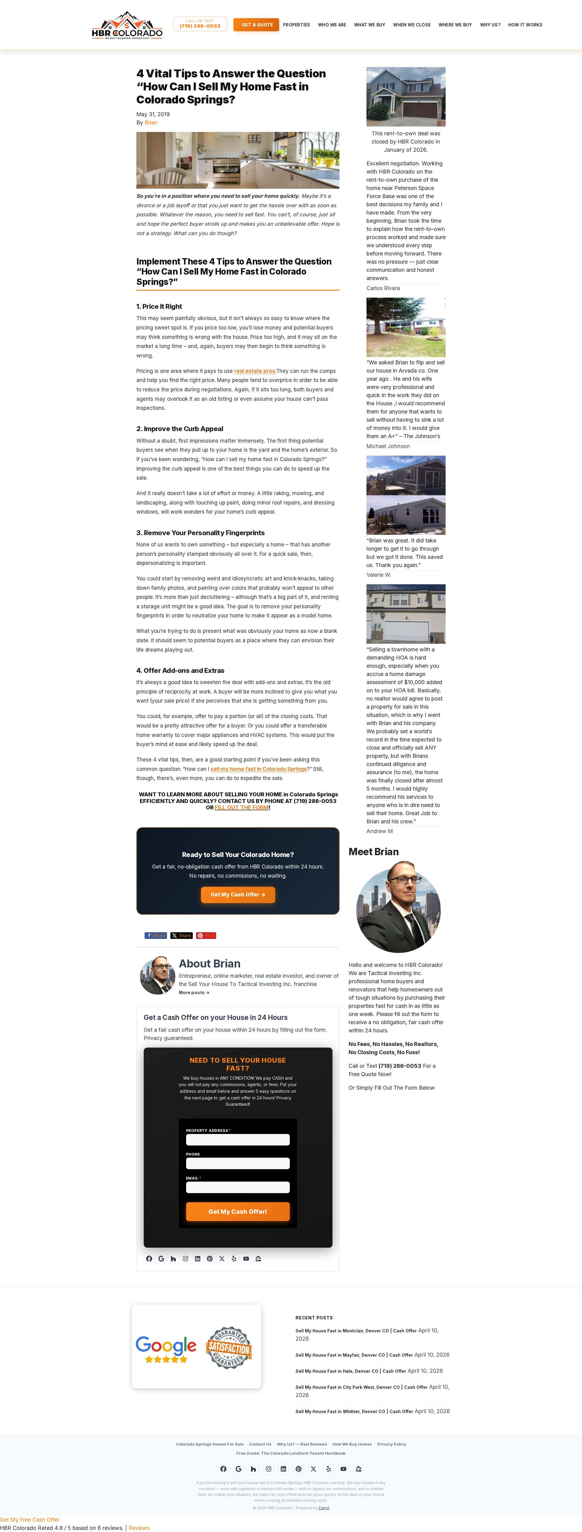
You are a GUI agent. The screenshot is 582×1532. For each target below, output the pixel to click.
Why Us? (490, 24)
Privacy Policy (391, 1444)
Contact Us (260, 1444)
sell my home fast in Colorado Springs (259, 769)
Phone (193, 1154)
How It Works (525, 24)
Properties (296, 24)
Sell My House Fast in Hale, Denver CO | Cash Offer (351, 1371)
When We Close (412, 24)
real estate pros (254, 371)
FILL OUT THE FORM (241, 807)
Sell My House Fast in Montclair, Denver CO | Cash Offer (356, 1330)
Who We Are (332, 24)
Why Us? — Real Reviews (302, 1444)
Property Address (208, 1130)
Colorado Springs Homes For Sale (210, 1444)
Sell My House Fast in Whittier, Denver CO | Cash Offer (354, 1411)
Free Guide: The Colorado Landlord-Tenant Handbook (291, 1453)
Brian (151, 122)
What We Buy (369, 24)
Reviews (139, 1528)
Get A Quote (257, 24)
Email (194, 1178)
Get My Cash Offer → (238, 895)
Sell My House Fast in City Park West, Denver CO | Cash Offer (362, 1387)
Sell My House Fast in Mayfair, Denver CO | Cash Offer (354, 1355)
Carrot (324, 1508)
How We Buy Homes (352, 1444)
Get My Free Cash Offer (29, 1520)
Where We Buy (455, 24)
